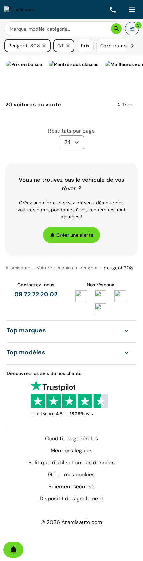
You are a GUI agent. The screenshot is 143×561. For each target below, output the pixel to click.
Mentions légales (72, 450)
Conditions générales (71, 438)
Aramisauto (18, 268)
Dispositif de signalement (71, 498)
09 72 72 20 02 (36, 294)
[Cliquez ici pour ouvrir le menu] (132, 9)
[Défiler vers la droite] (132, 46)
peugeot (88, 268)
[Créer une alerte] (13, 550)
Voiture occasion (55, 268)
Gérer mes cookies (71, 474)
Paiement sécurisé (71, 486)
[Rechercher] (116, 28)
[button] (44, 45)
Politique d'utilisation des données (71, 462)
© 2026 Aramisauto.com (71, 522)
